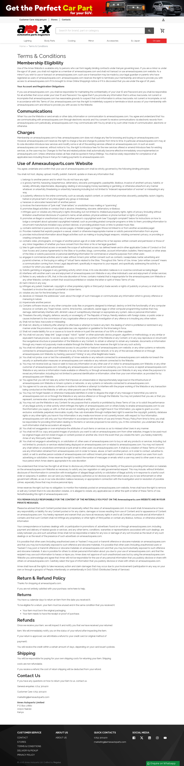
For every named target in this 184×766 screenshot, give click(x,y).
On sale (156, 41)
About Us (61, 737)
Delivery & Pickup (27, 750)
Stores (54, 20)
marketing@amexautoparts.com (110, 742)
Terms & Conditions (29, 746)
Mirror (91, 41)
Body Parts (49, 41)
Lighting (28, 41)
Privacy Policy (26, 755)
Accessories (112, 41)
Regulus (57, 762)
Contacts (66, 20)
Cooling (71, 41)
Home (22, 46)
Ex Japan (135, 41)
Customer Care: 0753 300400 (33, 20)
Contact (22, 737)
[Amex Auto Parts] (34, 30)
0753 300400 (100, 737)
